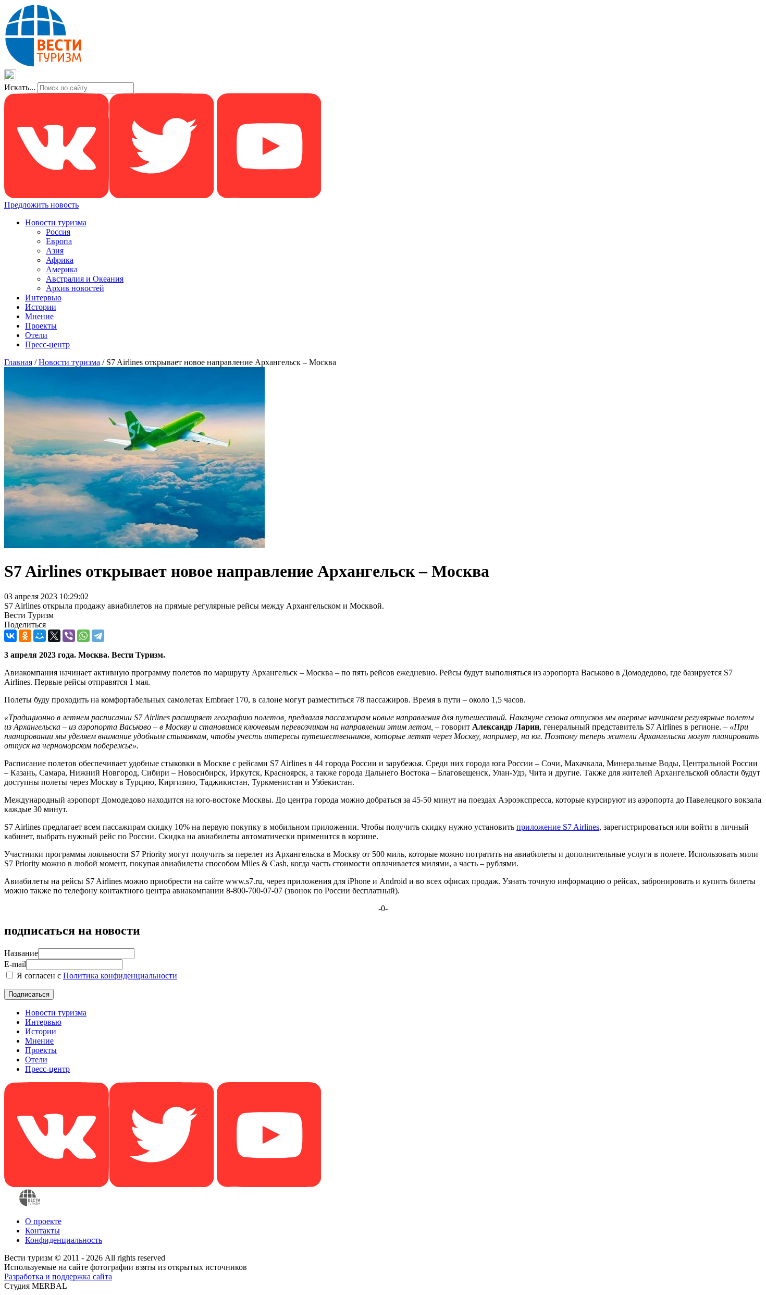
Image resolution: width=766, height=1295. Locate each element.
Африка (59, 260)
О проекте (43, 1221)
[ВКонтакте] (10, 636)
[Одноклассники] (25, 636)
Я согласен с (96, 975)
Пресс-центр (47, 344)
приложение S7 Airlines (557, 826)
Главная (18, 362)
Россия (58, 231)
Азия (55, 250)
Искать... (19, 87)
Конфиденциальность (63, 1240)
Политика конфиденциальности (120, 975)
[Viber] (69, 636)
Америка (62, 269)
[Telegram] (98, 636)
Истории (40, 306)
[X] (54, 636)
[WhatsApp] (83, 636)
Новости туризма (56, 222)
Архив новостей (75, 288)
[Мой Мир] (39, 636)
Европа (59, 241)
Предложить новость (41, 204)
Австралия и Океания (84, 278)
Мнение (39, 316)
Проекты (41, 325)
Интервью (43, 297)
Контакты (42, 1230)
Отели (36, 335)
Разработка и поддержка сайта (58, 1276)
